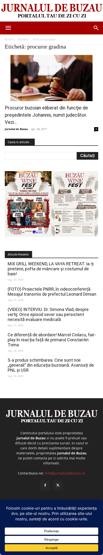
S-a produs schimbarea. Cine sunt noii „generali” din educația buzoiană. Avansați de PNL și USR (51, 365)
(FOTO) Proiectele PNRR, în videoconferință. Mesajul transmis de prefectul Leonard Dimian (52, 292)
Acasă (9, 39)
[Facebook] (45, 485)
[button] (8, 28)
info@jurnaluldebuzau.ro (65, 473)
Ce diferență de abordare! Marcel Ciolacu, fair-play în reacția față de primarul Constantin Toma (52, 339)
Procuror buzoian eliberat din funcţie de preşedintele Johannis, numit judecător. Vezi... (46, 115)
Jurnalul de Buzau (16, 129)
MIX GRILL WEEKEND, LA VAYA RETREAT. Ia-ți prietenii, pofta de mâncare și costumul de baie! (51, 268)
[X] (58, 485)
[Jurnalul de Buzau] (51, 11)
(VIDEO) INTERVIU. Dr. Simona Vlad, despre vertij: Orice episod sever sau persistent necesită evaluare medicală (48, 314)
